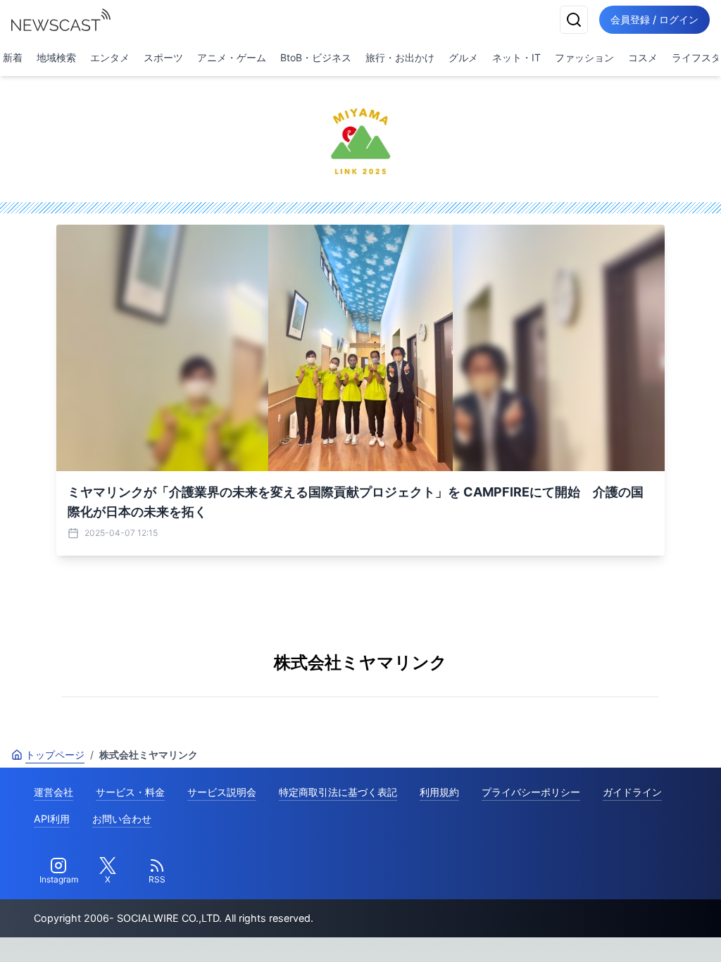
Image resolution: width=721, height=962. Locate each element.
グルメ (463, 57)
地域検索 (56, 57)
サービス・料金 (130, 792)
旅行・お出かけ (399, 57)
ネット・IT (516, 57)
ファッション (584, 57)
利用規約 (439, 792)
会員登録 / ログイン (654, 19)
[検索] (574, 20)
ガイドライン (632, 792)
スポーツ (163, 57)
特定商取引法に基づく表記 (338, 792)
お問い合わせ (121, 819)
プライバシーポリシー (531, 792)
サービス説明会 (221, 792)
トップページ (54, 755)
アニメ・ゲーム (231, 57)
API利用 (52, 819)
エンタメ (110, 57)
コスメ (643, 57)
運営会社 (53, 792)
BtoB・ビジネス (315, 57)
